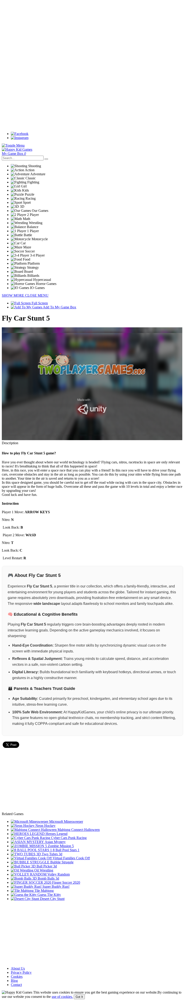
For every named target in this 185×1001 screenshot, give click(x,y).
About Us (18, 968)
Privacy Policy (21, 972)
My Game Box (14, 153)
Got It (79, 997)
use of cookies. (62, 997)
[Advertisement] (92, 33)
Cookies (17, 976)
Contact (16, 985)
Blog (14, 981)
